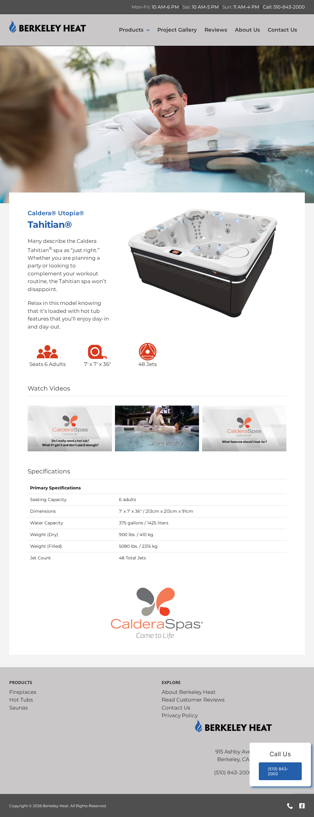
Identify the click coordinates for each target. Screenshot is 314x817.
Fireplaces (22, 692)
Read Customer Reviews (193, 700)
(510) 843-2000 (233, 772)
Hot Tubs (21, 700)
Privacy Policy (180, 715)
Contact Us (176, 708)
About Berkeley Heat (189, 692)
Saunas (18, 708)
